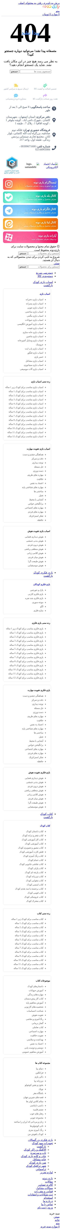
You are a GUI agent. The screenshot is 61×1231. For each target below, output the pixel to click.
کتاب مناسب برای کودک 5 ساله (29, 939)
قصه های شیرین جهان (33, 1097)
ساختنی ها (38, 491)
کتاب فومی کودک (35, 893)
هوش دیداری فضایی (34, 537)
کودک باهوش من (35, 1134)
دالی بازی (39, 1077)
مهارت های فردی (35, 512)
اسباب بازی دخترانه (34, 299)
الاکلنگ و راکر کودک (35, 1149)
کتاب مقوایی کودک (34, 880)
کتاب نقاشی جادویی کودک (31, 864)
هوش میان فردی (35, 557)
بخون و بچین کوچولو (34, 1085)
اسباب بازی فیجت (35, 328)
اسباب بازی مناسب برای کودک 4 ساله (26, 403)
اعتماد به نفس (36, 483)
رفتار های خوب (36, 1114)
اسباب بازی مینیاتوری (33, 365)
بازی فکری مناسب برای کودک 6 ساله (26, 653)
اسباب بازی (45, 294)
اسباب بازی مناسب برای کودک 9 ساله (26, 424)
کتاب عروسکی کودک (33, 897)
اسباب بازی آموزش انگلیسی (30, 324)
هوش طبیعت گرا (35, 561)
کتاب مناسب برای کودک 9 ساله (29, 956)
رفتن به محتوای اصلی (30, 3)
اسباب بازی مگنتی (35, 316)
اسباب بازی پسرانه (34, 303)
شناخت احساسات (35, 1011)
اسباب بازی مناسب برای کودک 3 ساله (26, 399)
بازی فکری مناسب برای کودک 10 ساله (25, 669)
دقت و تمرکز (37, 458)
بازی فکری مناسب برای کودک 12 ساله (25, 678)
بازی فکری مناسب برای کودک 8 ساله (26, 661)
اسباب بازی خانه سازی (33, 332)
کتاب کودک (45, 826)
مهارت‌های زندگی (35, 994)
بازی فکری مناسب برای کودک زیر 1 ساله (24, 628)
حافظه (40, 520)
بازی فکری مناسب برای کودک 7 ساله (26, 657)
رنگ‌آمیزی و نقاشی (34, 1019)
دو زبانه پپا (38, 1081)
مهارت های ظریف (35, 475)
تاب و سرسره (38, 1152)
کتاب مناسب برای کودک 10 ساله (28, 960)
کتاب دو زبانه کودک (34, 876)
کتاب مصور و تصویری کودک (30, 848)
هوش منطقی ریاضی (33, 549)
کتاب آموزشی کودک (34, 844)
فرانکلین (39, 1073)
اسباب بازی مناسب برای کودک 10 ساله (25, 428)
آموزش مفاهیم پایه (34, 1003)
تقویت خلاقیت (36, 1035)
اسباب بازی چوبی (35, 308)
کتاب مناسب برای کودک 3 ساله (29, 931)
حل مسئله (38, 467)
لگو (41, 606)
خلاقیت (40, 479)
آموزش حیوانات (36, 990)
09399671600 (28, 146)
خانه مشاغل (39, 1159)
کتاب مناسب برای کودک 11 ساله (28, 964)
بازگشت (48, 285)
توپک (41, 1089)
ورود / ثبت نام (45, 1207)
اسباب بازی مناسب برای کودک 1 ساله (26, 391)
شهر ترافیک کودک (36, 1165)
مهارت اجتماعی (36, 1031)
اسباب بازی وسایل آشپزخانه (30, 340)
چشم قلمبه (38, 1109)
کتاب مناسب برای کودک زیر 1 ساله (27, 919)
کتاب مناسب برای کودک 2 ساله (29, 927)
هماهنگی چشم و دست (33, 454)
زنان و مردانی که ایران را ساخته (28, 1122)
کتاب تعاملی (37, 1027)
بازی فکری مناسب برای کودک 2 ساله (26, 637)
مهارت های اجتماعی (34, 508)
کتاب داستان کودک (34, 831)
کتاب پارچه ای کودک (34, 872)
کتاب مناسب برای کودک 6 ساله (29, 944)
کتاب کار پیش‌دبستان (33, 998)
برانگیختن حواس (35, 504)
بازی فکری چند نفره (34, 598)
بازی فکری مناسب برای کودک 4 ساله (26, 645)
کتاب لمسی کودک (35, 884)
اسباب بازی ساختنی (34, 312)
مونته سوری (37, 602)
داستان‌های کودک (35, 986)
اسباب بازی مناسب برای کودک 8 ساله (26, 420)
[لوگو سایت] (51, 7)
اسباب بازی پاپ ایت (34, 349)
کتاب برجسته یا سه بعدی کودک (29, 889)
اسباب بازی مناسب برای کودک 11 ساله (25, 432)
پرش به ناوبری (51, 3)
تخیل (41, 495)
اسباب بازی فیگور (35, 353)
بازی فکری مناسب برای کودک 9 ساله (26, 665)
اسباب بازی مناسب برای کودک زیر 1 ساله (24, 387)
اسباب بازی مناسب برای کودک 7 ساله (26, 416)
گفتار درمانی (37, 1023)
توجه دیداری (37, 463)
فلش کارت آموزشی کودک (31, 852)
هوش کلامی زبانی (35, 553)
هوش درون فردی (35, 545)
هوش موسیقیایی (35, 565)
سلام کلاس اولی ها (34, 1101)
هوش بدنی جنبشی (34, 541)
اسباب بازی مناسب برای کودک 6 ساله (26, 412)
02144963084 (42, 149)
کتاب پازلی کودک (35, 868)
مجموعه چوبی (36, 1118)
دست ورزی (38, 471)
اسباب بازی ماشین (34, 336)
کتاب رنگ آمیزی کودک (33, 856)
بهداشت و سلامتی (35, 1039)
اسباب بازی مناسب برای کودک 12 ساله (25, 436)
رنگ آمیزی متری (35, 1130)
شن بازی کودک (37, 1162)
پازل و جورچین (36, 590)
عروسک (39, 344)
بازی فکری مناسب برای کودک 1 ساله (26, 633)
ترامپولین (41, 1169)
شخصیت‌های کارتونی (33, 1007)
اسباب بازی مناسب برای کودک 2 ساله (26, 395)
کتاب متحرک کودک (34, 901)
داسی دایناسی (36, 1105)
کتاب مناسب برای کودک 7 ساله (29, 948)
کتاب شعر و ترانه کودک (32, 835)
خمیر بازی (38, 357)
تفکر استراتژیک (36, 516)
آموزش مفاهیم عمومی (32, 1052)
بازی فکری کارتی (35, 594)
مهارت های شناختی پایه (32, 487)
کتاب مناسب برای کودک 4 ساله (29, 935)
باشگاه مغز (38, 1093)
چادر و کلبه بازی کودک (33, 1156)
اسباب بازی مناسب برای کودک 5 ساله (26, 408)
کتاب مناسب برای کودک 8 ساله (29, 952)
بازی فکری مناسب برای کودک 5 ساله (26, 649)
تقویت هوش (37, 1015)
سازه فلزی (38, 610)
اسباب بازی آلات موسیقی (31, 369)
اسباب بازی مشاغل (34, 361)
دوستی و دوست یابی (33, 1048)
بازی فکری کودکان (41, 584)
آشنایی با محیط (36, 499)
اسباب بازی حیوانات (34, 320)
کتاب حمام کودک (35, 860)
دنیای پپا (39, 1068)
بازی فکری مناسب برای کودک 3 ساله (26, 641)
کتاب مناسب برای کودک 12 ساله (28, 968)
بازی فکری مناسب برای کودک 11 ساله (25, 674)
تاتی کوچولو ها (36, 1126)
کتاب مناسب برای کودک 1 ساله (29, 923)
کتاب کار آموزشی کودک (32, 839)
